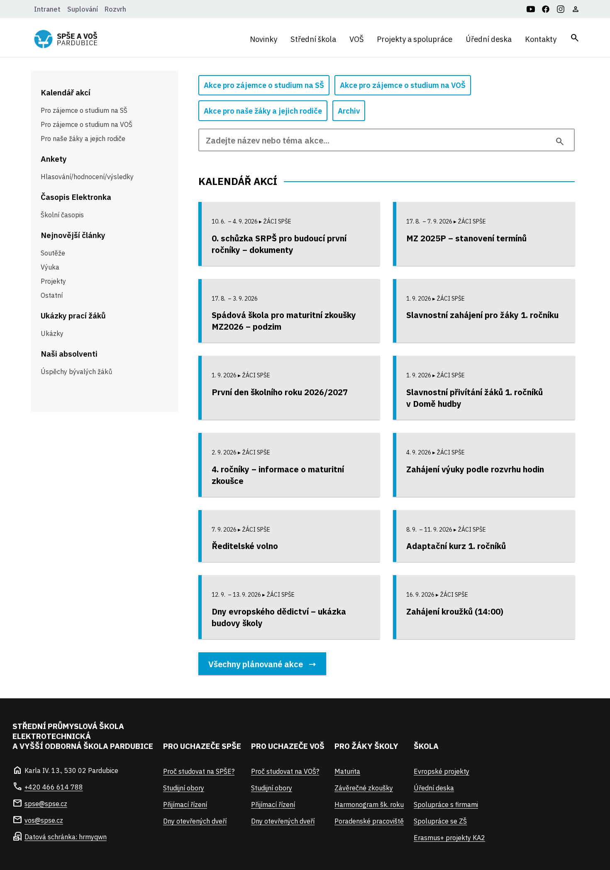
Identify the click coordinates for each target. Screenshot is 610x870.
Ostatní (52, 295)
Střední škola (313, 39)
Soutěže (53, 253)
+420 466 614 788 (53, 787)
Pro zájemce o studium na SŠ (84, 110)
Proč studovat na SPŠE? (198, 771)
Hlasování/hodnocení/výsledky (87, 177)
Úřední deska (489, 39)
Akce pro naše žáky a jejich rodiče (263, 111)
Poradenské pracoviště (369, 821)
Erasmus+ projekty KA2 (449, 838)
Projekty (53, 281)
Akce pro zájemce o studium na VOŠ (403, 85)
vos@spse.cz (43, 820)
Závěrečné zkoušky (363, 788)
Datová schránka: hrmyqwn (65, 837)
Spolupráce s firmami (446, 804)
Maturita (347, 771)
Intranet (47, 9)
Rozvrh (115, 9)
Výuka (50, 267)
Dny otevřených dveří (195, 821)
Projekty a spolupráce (414, 39)
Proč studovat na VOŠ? (285, 771)
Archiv (349, 111)
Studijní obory (183, 788)
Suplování (82, 9)
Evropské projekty (441, 771)
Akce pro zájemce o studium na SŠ (264, 85)
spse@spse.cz (45, 804)
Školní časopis (62, 215)
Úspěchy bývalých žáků (76, 371)
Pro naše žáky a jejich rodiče (83, 138)
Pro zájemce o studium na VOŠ (86, 124)
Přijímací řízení (185, 804)
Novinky (263, 39)
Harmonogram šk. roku (369, 804)
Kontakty (540, 39)
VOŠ (356, 39)
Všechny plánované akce (255, 664)
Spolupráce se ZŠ (440, 821)
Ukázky (52, 333)
